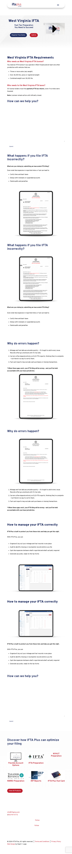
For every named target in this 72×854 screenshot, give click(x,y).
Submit (11, 146)
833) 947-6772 (13, 815)
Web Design (11, 844)
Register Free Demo (18, 35)
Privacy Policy (56, 842)
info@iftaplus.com (13, 812)
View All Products (15, 791)
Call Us (33, 35)
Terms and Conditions (42, 842)
